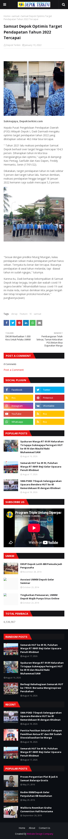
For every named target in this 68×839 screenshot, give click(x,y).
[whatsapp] (18, 422)
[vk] (50, 406)
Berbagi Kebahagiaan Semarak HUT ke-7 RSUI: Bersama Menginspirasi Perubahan (41, 688)
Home (7, 16)
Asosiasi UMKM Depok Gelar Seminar (37, 581)
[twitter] (50, 390)
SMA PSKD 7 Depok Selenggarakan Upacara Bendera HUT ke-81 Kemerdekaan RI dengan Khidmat (41, 484)
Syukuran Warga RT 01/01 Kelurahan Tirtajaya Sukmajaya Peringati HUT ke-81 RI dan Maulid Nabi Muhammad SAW (42, 447)
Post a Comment (14, 370)
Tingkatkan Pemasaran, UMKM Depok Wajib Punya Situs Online (39, 596)
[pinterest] (50, 398)
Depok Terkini (13, 45)
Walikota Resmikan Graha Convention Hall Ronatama (36, 809)
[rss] (18, 398)
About (32, 828)
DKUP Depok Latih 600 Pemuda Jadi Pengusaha (41, 565)
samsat (15, 16)
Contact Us (44, 828)
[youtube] (18, 414)
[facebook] (18, 390)
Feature (24, 313)
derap (14, 313)
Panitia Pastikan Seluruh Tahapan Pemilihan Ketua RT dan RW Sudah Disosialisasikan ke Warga (41, 734)
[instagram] (18, 406)
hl (31, 313)
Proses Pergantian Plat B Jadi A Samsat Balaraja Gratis (39, 778)
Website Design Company (40, 833)
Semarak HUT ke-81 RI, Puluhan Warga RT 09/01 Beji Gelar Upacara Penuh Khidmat (40, 466)
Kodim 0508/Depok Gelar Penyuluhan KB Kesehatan (36, 794)
